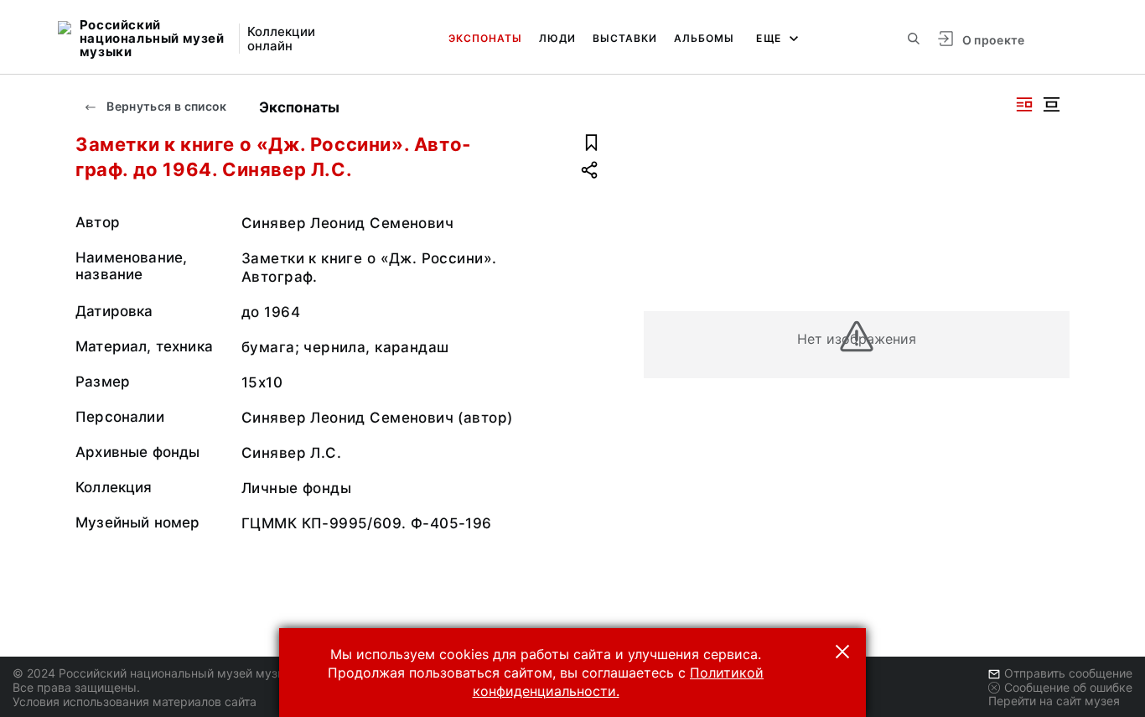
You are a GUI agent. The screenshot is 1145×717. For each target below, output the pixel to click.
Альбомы (704, 38)
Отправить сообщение (1068, 673)
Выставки (625, 38)
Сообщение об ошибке (1068, 687)
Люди (557, 38)
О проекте (993, 40)
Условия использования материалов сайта (134, 701)
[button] (842, 651)
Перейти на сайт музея (1054, 701)
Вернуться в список (165, 106)
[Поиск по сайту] (914, 38)
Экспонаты (485, 38)
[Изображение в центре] (1051, 104)
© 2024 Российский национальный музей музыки (156, 673)
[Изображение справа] (1024, 104)
